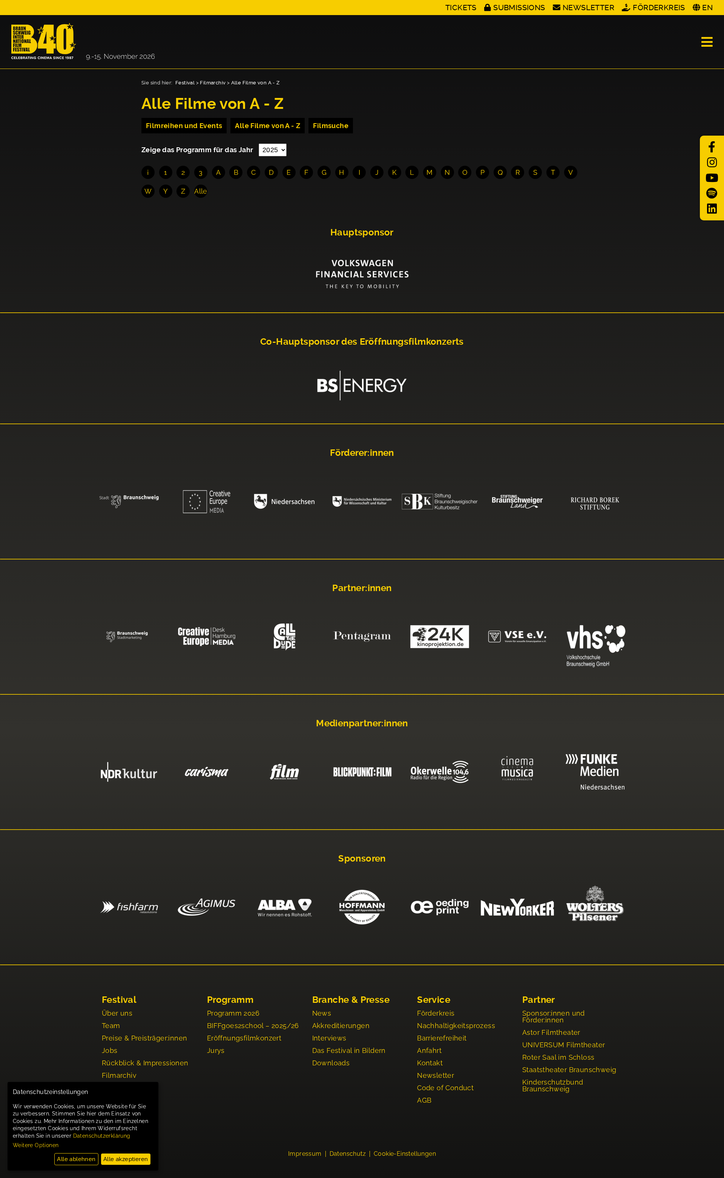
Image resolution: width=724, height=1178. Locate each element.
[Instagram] (712, 162)
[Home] (83, 42)
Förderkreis (659, 7)
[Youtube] (712, 178)
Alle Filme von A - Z (255, 83)
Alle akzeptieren (125, 1159)
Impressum (305, 1154)
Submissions (519, 7)
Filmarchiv (212, 83)
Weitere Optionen (35, 1145)
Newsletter (588, 7)
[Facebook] (712, 147)
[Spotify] (712, 193)
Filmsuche (330, 126)
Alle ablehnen (76, 1159)
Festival (185, 83)
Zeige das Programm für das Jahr (198, 150)
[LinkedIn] (712, 209)
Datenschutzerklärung (101, 1136)
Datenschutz (348, 1154)
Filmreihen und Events (184, 126)
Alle (200, 191)
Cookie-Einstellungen (405, 1154)
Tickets (461, 7)
